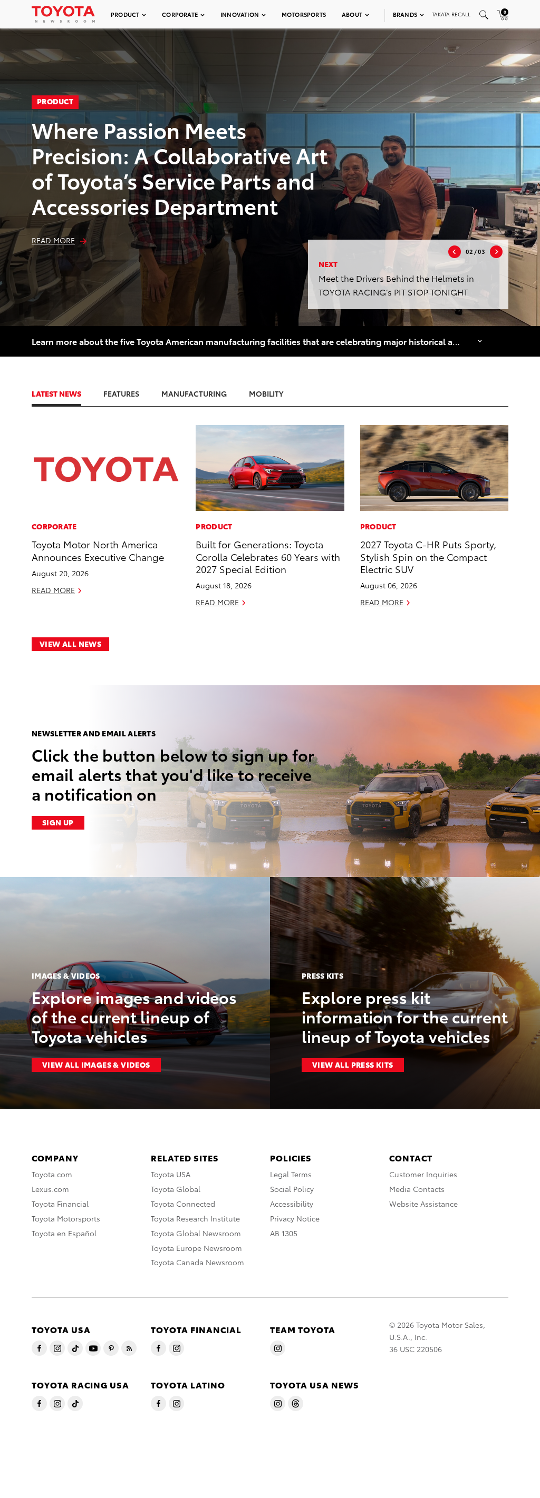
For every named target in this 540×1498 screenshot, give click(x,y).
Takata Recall (451, 14)
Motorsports (304, 14)
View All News (70, 643)
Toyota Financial (60, 1203)
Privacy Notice (295, 1218)
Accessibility (291, 1203)
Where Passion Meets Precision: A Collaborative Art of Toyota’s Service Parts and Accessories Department (179, 167)
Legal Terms (291, 1174)
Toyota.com (52, 1174)
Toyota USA (170, 1174)
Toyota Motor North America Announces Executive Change (98, 550)
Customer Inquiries (423, 1174)
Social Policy (292, 1189)
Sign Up (58, 822)
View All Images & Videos (96, 1064)
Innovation (239, 14)
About (352, 14)
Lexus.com (50, 1189)
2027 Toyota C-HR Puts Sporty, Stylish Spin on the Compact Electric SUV (428, 556)
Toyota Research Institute (195, 1218)
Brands (405, 14)
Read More (53, 240)
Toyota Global (175, 1189)
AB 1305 (283, 1233)
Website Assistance (423, 1203)
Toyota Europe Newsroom (196, 1248)
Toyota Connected (183, 1203)
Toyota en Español (64, 1233)
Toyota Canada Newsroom (197, 1262)
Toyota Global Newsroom (196, 1233)
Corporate (180, 14)
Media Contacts (417, 1189)
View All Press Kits (352, 1064)
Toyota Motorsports (66, 1218)
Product (125, 14)
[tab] (67, 393)
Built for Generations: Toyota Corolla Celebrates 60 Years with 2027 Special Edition (268, 556)
